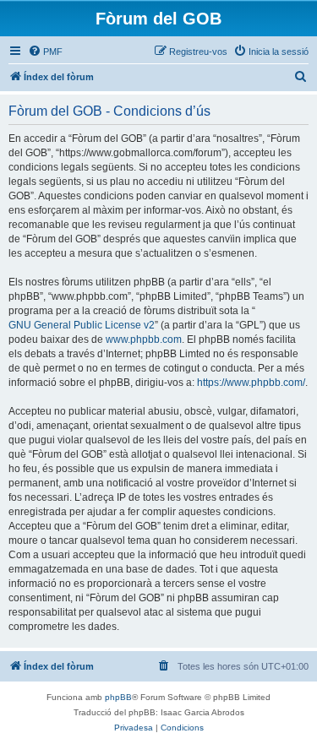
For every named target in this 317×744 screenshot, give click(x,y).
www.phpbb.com (144, 339)
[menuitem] (45, 51)
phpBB (118, 697)
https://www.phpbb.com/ (251, 382)
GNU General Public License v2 (81, 325)
